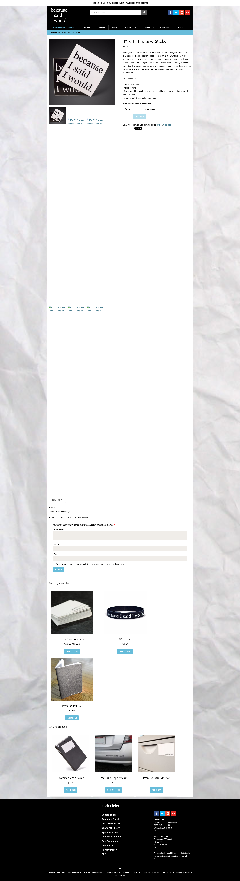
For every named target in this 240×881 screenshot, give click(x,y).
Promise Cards (131, 27)
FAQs (105, 854)
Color (127, 109)
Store (88, 27)
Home (51, 32)
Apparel (102, 27)
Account (165, 27)
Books (114, 27)
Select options (72, 651)
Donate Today (109, 815)
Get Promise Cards (112, 823)
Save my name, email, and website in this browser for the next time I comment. (90, 564)
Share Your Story (111, 828)
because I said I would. (58, 872)
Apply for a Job (110, 832)
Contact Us (108, 845)
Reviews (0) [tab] (57, 500)
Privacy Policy (109, 850)
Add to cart (139, 117)
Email (57, 554)
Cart (182, 27)
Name (57, 544)
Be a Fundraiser (110, 841)
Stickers (167, 125)
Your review (60, 529)
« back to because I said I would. (63, 27)
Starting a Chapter (111, 836)
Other (148, 27)
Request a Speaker (112, 819)
